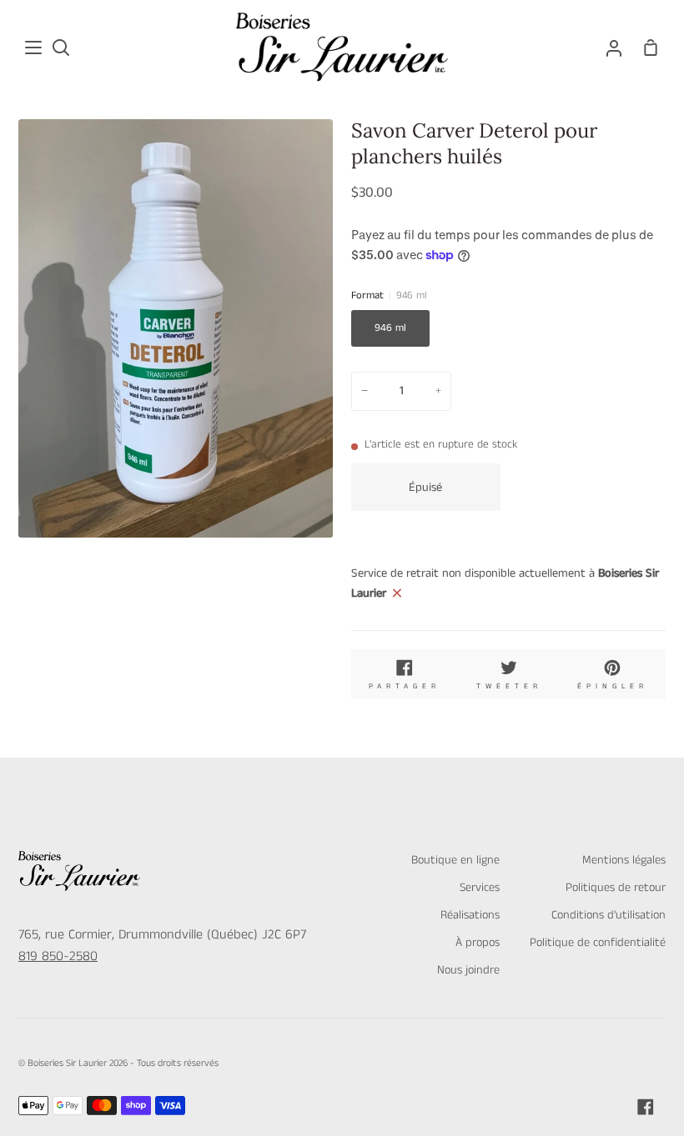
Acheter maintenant (587, 486)
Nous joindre (468, 970)
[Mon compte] (614, 47)
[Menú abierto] (34, 47)
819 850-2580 (58, 956)
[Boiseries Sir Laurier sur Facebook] (645, 1106)
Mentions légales (624, 860)
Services (480, 887)
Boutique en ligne (455, 860)
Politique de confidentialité (598, 942)
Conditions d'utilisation (608, 915)
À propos (477, 942)
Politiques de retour (616, 887)
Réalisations (470, 915)
